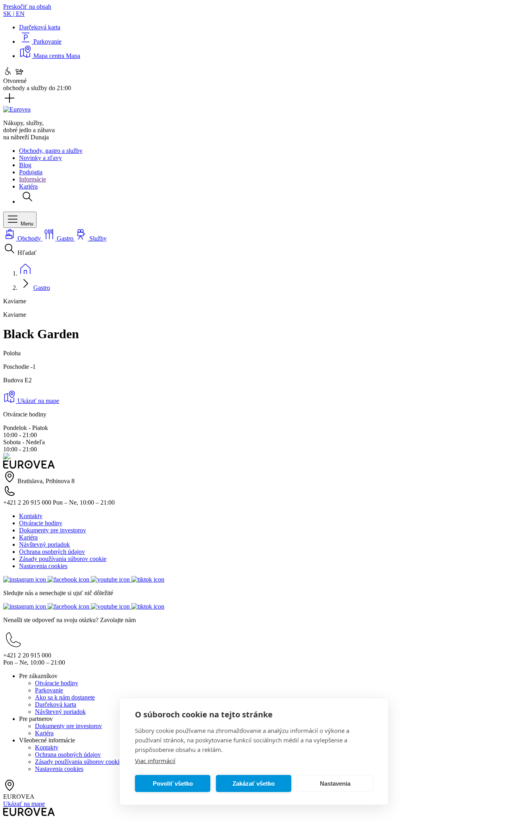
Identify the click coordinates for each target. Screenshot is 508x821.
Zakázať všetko (254, 783)
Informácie (32, 179)
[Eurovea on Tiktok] (147, 579)
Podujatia (30, 172)
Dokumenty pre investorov (52, 530)
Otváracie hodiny (40, 523)
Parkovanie (49, 690)
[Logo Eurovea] (17, 109)
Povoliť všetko (173, 783)
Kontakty (30, 516)
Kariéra (28, 186)
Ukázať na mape (37, 400)
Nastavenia (335, 783)
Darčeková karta (55, 704)
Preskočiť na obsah (27, 6)
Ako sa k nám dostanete (65, 697)
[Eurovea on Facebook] (69, 579)
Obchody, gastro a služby (51, 150)
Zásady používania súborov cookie (62, 558)
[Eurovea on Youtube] (111, 579)
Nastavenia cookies (43, 566)
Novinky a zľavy (40, 157)
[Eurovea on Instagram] (25, 579)
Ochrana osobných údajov (52, 551)
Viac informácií (155, 761)
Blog (25, 165)
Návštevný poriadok (44, 544)
